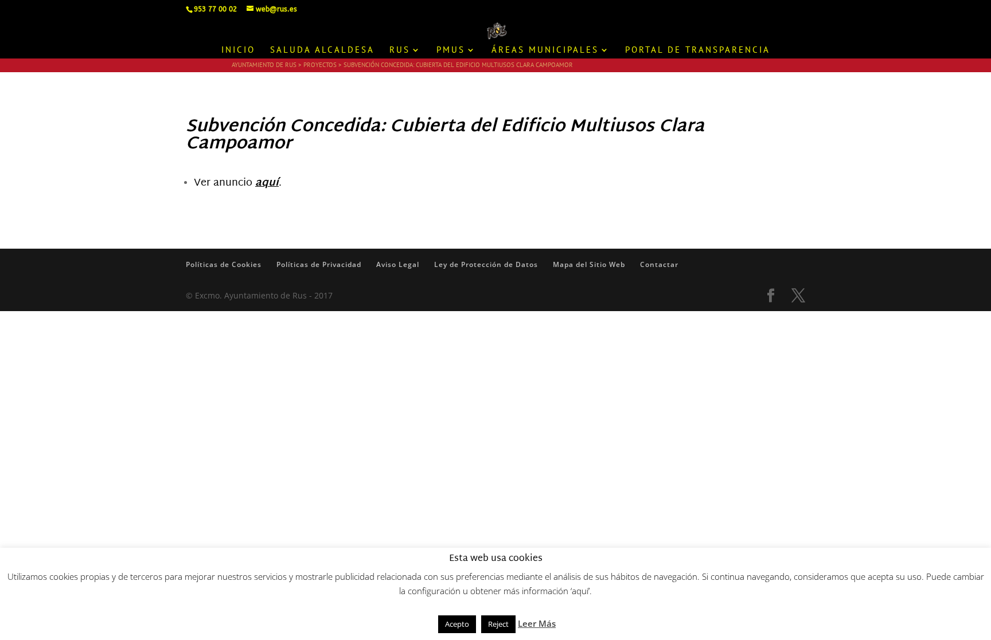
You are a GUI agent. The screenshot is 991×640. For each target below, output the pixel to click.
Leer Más (537, 623)
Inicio (238, 50)
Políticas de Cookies (224, 264)
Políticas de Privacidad (318, 264)
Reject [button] (498, 624)
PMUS (450, 50)
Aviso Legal (397, 264)
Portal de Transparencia (697, 50)
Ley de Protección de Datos (486, 264)
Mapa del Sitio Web (589, 264)
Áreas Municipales (545, 50)
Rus (399, 50)
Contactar (659, 264)
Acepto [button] (457, 624)
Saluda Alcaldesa (322, 50)
